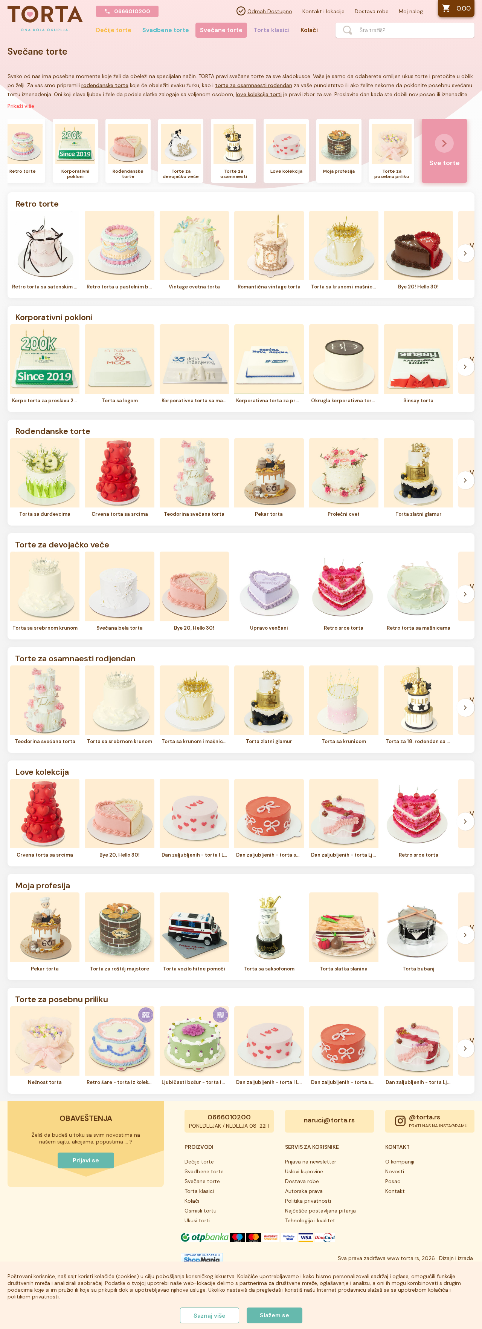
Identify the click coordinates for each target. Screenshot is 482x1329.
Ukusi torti (197, 1220)
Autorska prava (304, 1191)
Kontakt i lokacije (323, 11)
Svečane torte (221, 30)
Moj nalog (411, 11)
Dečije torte (113, 30)
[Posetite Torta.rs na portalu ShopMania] (202, 1261)
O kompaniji (399, 1161)
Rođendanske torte (52, 430)
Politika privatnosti (308, 1200)
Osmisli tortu (201, 1210)
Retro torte (37, 203)
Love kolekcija (42, 771)
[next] (465, 153)
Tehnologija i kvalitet (310, 1220)
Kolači (309, 30)
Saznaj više (210, 1316)
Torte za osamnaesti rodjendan (75, 658)
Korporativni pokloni (54, 317)
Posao (393, 1181)
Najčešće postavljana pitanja (320, 1210)
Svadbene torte (165, 30)
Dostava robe (372, 11)
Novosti (394, 1171)
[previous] (17, 153)
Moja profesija (42, 885)
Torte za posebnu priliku (61, 999)
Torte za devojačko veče (62, 544)
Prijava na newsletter (310, 1161)
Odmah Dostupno (269, 11)
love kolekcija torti (259, 94)
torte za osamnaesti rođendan (253, 85)
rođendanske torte (104, 85)
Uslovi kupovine (304, 1171)
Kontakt (395, 1191)
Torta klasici (271, 30)
